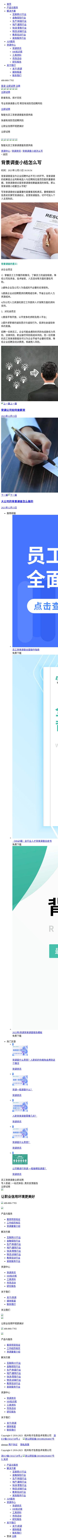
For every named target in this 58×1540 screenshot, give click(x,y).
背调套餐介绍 (13, 1226)
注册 (18, 86)
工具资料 (16, 55)
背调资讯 (16, 48)
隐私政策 (24, 1444)
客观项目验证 (13, 1219)
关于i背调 (17, 68)
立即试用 (10, 86)
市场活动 (16, 58)
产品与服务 (12, 7)
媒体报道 (16, 72)
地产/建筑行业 (19, 24)
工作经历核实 (13, 1223)
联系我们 (16, 75)
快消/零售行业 (19, 28)
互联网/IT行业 (19, 14)
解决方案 (11, 11)
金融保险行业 (19, 18)
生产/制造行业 (19, 21)
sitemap (4, 1444)
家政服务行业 (19, 38)
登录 (3, 86)
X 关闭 (4, 1459)
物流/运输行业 (19, 31)
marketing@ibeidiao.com (15, 1208)
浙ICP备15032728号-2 (11, 1456)
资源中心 (11, 45)
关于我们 (11, 65)
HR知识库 (17, 52)
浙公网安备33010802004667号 (39, 1439)
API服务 (11, 41)
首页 (9, 4)
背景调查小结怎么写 (33, 151)
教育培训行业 (19, 35)
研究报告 (16, 62)
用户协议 (12, 1444)
